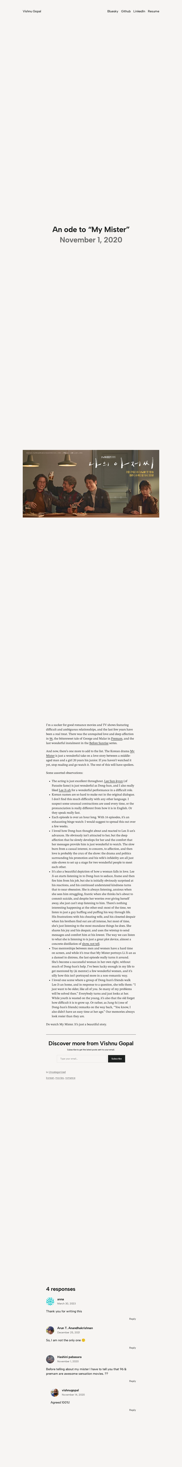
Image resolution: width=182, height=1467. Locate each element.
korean (50, 1077)
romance (70, 1077)
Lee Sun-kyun (113, 781)
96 (51, 738)
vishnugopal (70, 1390)
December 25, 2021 (68, 1332)
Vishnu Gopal (32, 11)
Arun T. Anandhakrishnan (75, 1328)
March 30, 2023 (66, 1303)
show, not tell (90, 943)
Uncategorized (57, 1072)
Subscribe (116, 1058)
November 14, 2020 (73, 1394)
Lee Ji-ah (65, 790)
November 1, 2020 (67, 1361)
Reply (132, 1318)
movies (59, 1077)
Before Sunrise (98, 743)
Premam (116, 738)
